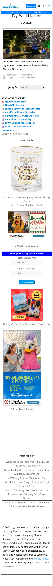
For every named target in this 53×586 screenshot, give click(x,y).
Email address (26, 268)
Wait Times (26, 12)
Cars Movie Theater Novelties (20, 112)
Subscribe (31, 6)
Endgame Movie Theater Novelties (22, 108)
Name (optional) (27, 257)
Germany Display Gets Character (22, 115)
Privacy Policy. (41, 558)
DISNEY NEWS (9, 130)
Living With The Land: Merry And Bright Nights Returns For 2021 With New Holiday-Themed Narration (25, 65)
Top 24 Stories (40, 12)
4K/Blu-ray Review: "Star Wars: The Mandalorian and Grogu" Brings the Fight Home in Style (27, 482)
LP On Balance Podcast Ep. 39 (20, 122)
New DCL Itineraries (15, 105)
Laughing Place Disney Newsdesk (21, 77)
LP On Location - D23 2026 (18, 126)
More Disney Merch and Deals (27, 205)
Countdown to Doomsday (18, 119)
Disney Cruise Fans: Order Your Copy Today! (27, 324)
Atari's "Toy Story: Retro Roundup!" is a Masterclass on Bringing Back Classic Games (27, 494)
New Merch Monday (15, 101)
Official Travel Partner (27, 246)
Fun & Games (12, 12)
